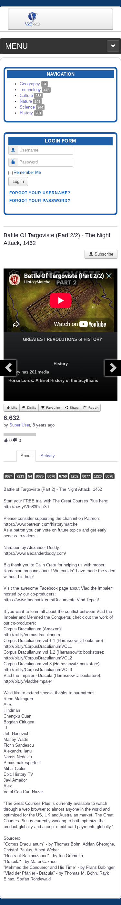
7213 (20, 476)
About (26, 455)
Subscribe (103, 254)
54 (30, 476)
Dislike (31, 407)
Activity (48, 455)
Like (13, 407)
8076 (51, 476)
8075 (40, 476)
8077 (86, 476)
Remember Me (27, 172)
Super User (19, 425)
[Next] (113, 368)
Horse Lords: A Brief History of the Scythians (53, 380)
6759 (63, 476)
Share (74, 407)
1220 (98, 476)
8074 (9, 476)
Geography (33, 83)
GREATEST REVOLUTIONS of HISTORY (62, 339)
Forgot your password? (39, 200)
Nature (30, 101)
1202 (74, 476)
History (30, 112)
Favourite (52, 407)
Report (92, 407)
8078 (109, 476)
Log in (18, 181)
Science (31, 107)
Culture (30, 95)
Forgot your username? (39, 193)
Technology (34, 89)
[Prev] (8, 368)
